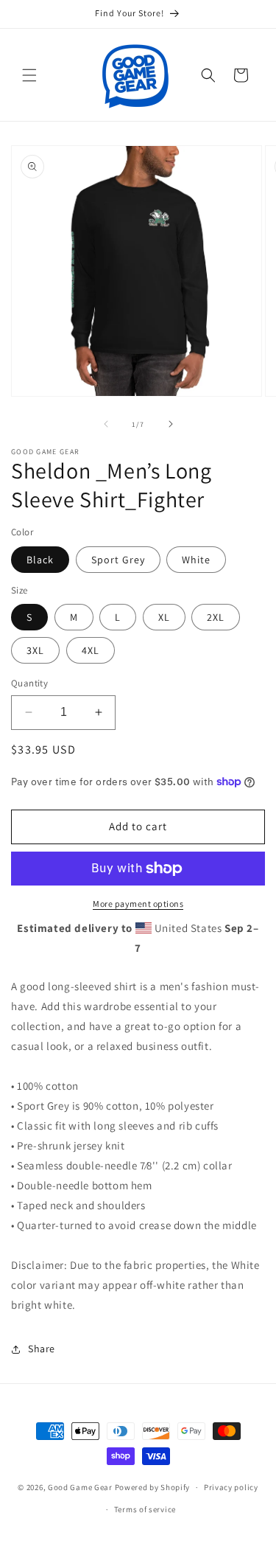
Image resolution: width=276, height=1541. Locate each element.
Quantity (29, 683)
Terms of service (145, 1509)
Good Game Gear (80, 1487)
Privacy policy (231, 1487)
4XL (90, 650)
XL (164, 617)
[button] (29, 75)
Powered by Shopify (153, 1487)
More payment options (138, 903)
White (196, 559)
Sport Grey (118, 559)
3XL (35, 650)
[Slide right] (171, 424)
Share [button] (41, 1348)
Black (40, 559)
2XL (215, 617)
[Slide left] (106, 424)
